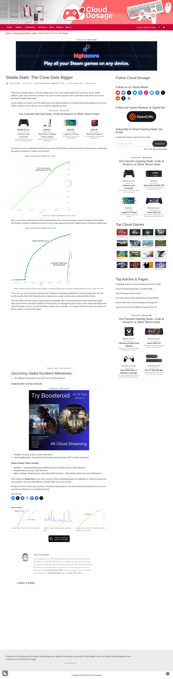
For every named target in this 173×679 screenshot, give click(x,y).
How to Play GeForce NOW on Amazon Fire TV (136, 307)
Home (9, 27)
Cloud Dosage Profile (54, 570)
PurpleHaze (37, 458)
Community (30, 27)
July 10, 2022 (27, 83)
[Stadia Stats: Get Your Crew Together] (26, 518)
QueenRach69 (47, 473)
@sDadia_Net (58, 301)
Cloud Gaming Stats (75, 83)
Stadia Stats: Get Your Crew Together (25, 528)
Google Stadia (90, 83)
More (68, 27)
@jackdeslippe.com (56, 573)
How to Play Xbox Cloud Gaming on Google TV (136, 303)
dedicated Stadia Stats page (23, 98)
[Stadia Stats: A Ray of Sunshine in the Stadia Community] (91, 518)
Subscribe (159, 143)
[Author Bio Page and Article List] (25, 557)
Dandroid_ (59, 473)
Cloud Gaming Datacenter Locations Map (134, 289)
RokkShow (47, 468)
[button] (5, 673)
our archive (66, 482)
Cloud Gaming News (21, 33)
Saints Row (79, 103)
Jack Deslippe (14, 83)
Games (18, 27)
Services (42, 27)
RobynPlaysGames (73, 473)
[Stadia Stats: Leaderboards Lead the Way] (59, 518)
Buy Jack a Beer (75, 573)
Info (50, 27)
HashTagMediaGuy (22, 458)
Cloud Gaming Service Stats (128, 293)
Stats (34, 33)
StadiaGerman (34, 473)
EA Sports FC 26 (134, 236)
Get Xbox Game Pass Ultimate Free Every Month (137, 298)
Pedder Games (52, 458)
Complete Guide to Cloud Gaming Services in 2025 (138, 284)
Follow (59, 27)
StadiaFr (17, 455)
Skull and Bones (62, 103)
